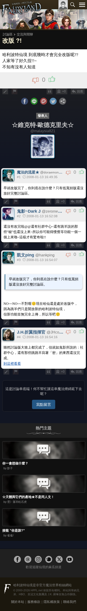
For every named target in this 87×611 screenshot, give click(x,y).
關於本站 (17, 602)
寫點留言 (43, 404)
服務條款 (33, 602)
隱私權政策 (52, 602)
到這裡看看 (12, 363)
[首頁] (21, 15)
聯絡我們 (69, 602)
